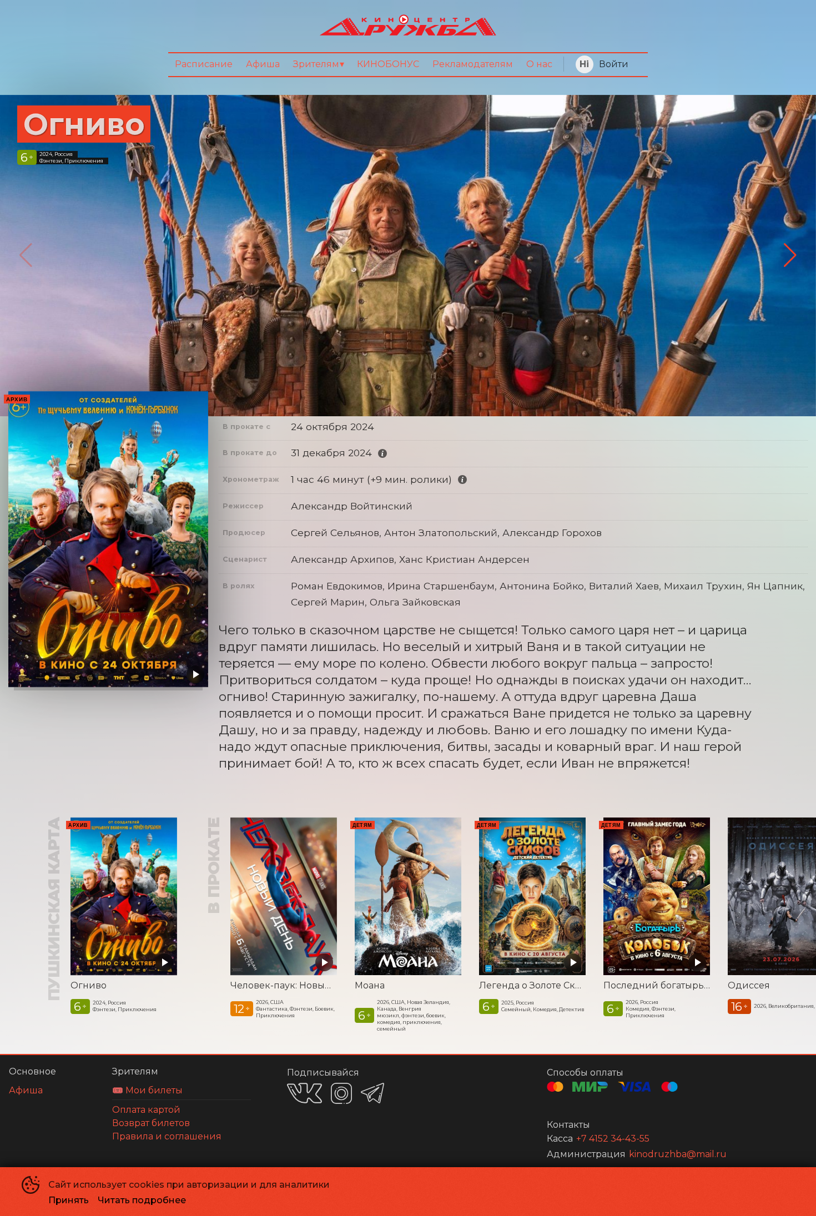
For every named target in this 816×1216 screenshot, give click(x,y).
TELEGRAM (372, 1093)
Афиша (263, 64)
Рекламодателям (472, 64)
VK (304, 1093)
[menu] (408, 64)
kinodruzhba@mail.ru (678, 1154)
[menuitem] (203, 64)
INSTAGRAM (341, 1093)
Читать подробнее (142, 1200)
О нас (539, 64)
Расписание (204, 64)
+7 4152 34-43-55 (612, 1138)
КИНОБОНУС (388, 64)
